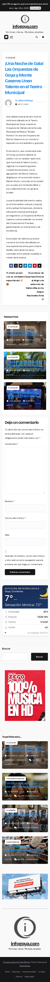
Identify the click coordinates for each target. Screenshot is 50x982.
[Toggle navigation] (11, 37)
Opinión (11, 810)
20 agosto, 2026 (16, 792)
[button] (36, 37)
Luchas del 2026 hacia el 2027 (23, 816)
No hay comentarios (28, 796)
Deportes (16, 972)
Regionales (29, 976)
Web (7, 534)
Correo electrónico (15, 518)
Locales (11, 58)
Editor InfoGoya (25, 100)
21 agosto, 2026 (16, 756)
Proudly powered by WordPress (16, 962)
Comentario (12, 444)
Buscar (6, 648)
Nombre (10, 501)
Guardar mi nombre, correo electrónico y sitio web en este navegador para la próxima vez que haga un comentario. (25, 560)
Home (7, 972)
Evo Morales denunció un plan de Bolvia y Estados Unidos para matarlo (23, 786)
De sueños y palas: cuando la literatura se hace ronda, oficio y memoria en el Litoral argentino (24, 752)
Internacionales (16, 779)
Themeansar (24, 966)
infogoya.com (25, 26)
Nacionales (13, 842)
